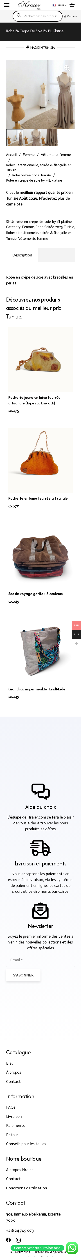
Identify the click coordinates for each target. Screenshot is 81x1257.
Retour (12, 1134)
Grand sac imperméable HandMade (36, 689)
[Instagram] (18, 1240)
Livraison (14, 1116)
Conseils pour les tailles (26, 1143)
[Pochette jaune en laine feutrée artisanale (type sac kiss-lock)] (40, 359)
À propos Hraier (19, 1169)
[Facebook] (8, 1240)
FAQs (10, 1107)
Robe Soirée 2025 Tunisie (31, 175)
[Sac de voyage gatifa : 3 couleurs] (40, 556)
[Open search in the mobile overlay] (37, 16)
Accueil (11, 154)
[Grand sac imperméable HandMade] (40, 651)
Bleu (10, 1063)
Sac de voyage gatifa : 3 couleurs (35, 593)
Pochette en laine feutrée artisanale (38, 498)
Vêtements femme (56, 154)
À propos (13, 1072)
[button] (7, 5)
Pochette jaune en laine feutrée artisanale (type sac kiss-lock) (34, 400)
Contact (13, 1081)
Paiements (15, 1125)
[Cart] (72, 5)
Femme (29, 154)
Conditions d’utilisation (26, 1188)
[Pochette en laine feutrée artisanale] (40, 460)
